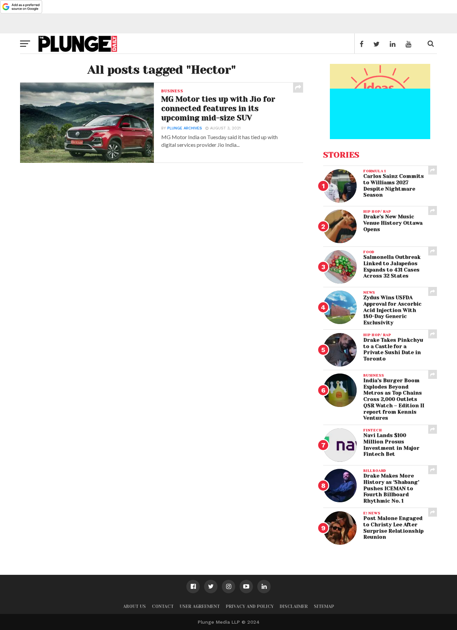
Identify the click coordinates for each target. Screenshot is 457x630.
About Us (134, 606)
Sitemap (324, 606)
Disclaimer (294, 606)
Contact (163, 606)
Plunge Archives (184, 128)
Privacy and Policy (250, 606)
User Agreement (200, 606)
